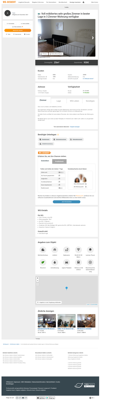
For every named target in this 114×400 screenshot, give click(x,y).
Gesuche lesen (31, 390)
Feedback (53, 388)
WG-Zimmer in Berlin (14, 344)
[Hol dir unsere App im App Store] (41, 397)
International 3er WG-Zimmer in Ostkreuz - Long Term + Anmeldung (47, 329)
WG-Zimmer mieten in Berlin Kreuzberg (13, 361)
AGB (22, 382)
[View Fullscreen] (37, 284)
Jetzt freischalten (67, 201)
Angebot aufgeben (21, 390)
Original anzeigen (75, 126)
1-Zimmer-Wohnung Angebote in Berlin (78, 355)
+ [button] (37, 278)
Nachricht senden (18, 30)
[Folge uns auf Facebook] (20, 397)
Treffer (67, 7)
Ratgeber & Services (38, 2)
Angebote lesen (10, 390)
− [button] (37, 281)
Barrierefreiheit (51, 382)
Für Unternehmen (51, 2)
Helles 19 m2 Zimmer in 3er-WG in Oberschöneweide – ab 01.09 (67, 329)
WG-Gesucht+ (80, 196)
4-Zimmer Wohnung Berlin (74, 366)
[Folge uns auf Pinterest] (26, 397)
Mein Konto (94, 2)
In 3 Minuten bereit (88, 78)
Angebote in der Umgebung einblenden (50, 302)
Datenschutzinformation (39, 382)
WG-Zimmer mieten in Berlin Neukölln (12, 357)
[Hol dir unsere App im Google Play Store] (50, 397)
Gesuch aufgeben (41, 390)
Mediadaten (28, 382)
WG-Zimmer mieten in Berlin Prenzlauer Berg (14, 362)
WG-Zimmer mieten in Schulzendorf (44, 357)
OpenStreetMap (94, 304)
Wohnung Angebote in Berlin (75, 357)
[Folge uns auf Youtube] (23, 397)
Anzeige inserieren (75, 2)
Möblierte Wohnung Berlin (74, 368)
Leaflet (88, 304)
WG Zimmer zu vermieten (84, 329)
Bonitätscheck (63, 2)
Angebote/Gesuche (24, 2)
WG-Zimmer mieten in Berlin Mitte (11, 359)
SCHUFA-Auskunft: (73, 78)
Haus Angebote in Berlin (74, 359)
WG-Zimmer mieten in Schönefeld (43, 355)
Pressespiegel (33, 388)
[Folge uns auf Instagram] (17, 397)
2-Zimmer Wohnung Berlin (74, 362)
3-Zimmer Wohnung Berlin (74, 364)
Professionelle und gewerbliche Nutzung (17, 388)
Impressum (17, 382)
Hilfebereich (9, 382)
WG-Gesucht (6, 344)
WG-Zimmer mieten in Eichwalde (43, 359)
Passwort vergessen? (44, 388)
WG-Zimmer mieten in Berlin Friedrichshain (14, 355)
